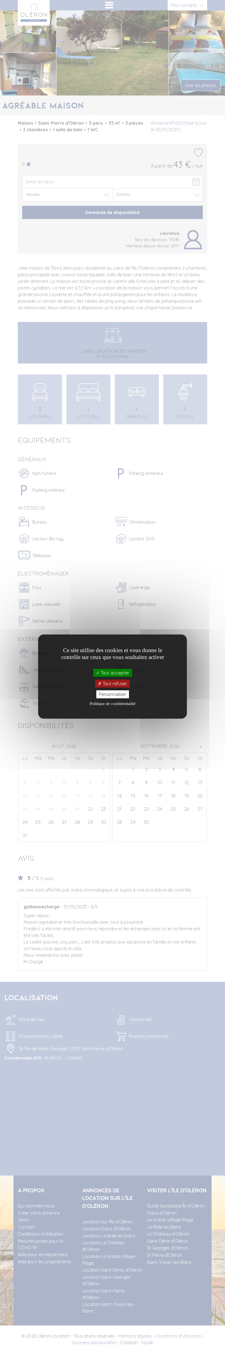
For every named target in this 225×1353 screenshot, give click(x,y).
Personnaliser (112, 694)
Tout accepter (114, 672)
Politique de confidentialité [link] (113, 703)
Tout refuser (114, 683)
